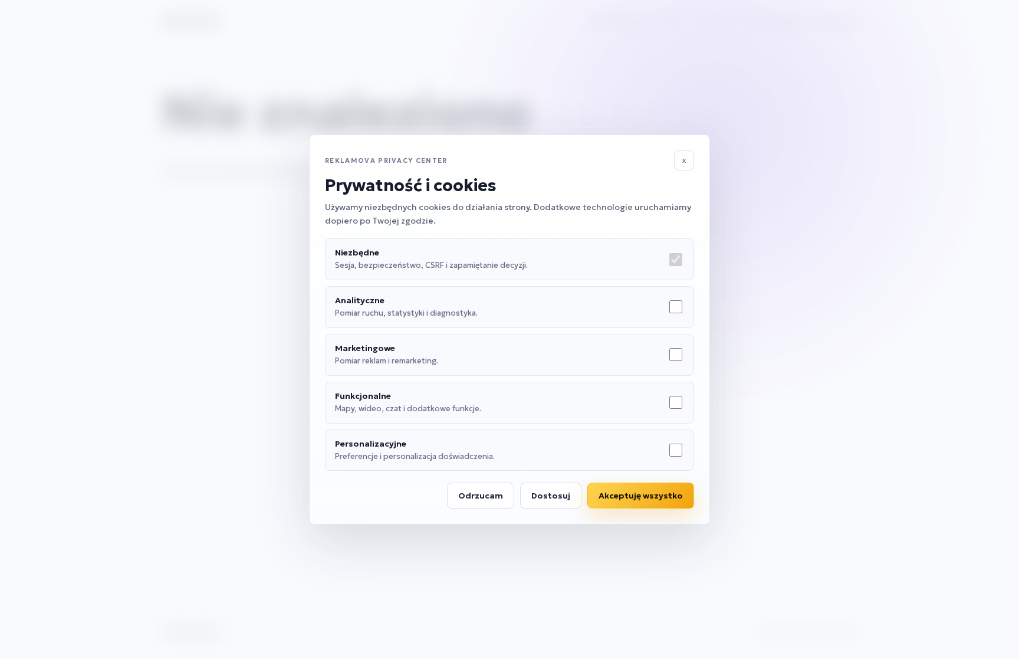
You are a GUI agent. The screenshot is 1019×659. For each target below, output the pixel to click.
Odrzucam (480, 495)
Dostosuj (550, 495)
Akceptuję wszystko (641, 495)
